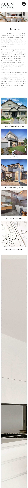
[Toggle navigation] (24, 4)
